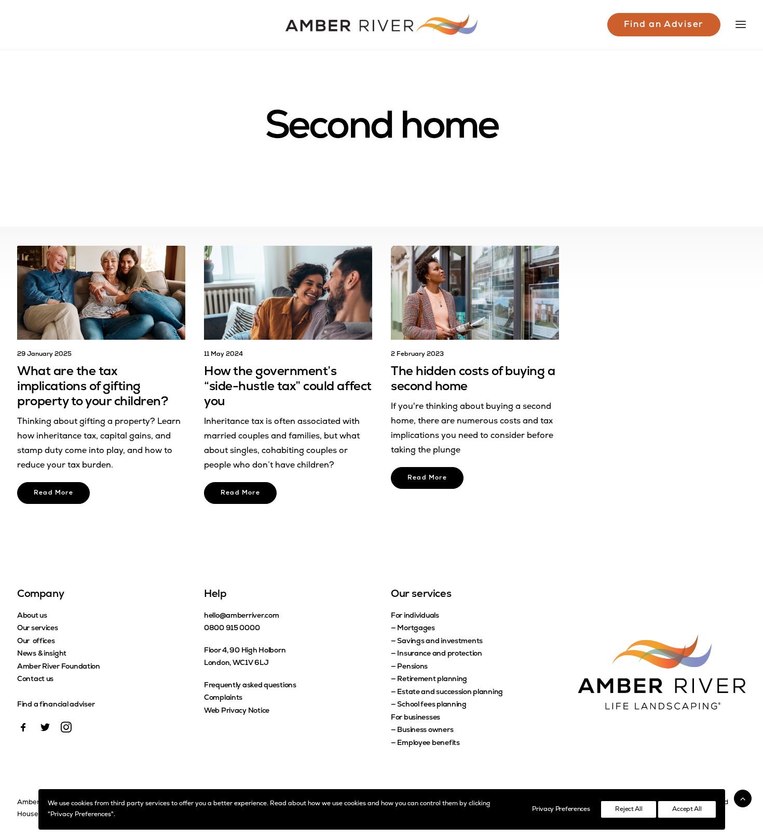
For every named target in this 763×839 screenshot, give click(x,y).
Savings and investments (440, 641)
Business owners (425, 730)
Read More (53, 493)
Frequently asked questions (250, 685)
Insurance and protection (439, 654)
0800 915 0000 (232, 628)
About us (32, 616)
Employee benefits (428, 743)
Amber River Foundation (58, 667)
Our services (37, 628)
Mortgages (415, 628)
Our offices (36, 641)
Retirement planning (432, 679)
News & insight (41, 654)
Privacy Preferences (561, 809)
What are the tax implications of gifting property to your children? (92, 387)
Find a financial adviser (55, 705)
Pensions (412, 667)
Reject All (628, 809)
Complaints (223, 698)
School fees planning (431, 705)
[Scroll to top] (743, 798)
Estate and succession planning (450, 692)
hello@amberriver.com (241, 616)
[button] (101, 293)
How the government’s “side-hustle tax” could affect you (288, 387)
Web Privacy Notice (236, 711)
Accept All (686, 809)
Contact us (35, 679)
